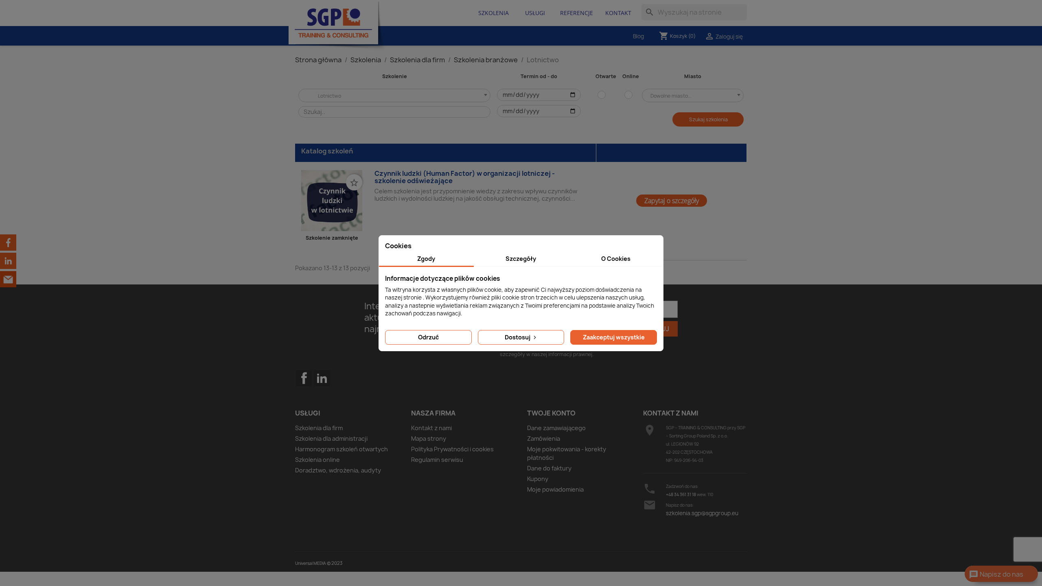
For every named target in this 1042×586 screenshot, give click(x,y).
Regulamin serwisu (437, 460)
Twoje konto (551, 413)
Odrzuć (428, 337)
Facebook (304, 394)
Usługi (535, 13)
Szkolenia (493, 13)
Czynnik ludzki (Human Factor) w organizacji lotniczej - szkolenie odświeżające (464, 177)
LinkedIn (322, 378)
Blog (638, 36)
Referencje (576, 13)
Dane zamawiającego (556, 428)
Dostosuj (518, 337)
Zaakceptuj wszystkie (614, 337)
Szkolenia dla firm (319, 428)
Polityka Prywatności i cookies (452, 449)
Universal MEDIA (310, 563)
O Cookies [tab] (615, 258)
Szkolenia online (317, 460)
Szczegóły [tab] (521, 258)
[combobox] (395, 95)
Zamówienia (543, 438)
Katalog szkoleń (327, 150)
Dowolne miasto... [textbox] (671, 95)
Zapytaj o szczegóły (671, 200)
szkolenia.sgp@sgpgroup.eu (702, 513)
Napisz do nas (996, 574)
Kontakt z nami (431, 428)
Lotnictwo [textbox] (324, 95)
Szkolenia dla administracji (331, 438)
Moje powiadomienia (555, 489)
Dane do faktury (549, 468)
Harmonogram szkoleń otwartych (341, 449)
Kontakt (618, 13)
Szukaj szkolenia (708, 119)
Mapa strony (428, 438)
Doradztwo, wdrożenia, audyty (338, 470)
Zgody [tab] (426, 258)
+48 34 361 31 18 (681, 494)
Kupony (537, 479)
